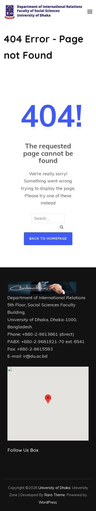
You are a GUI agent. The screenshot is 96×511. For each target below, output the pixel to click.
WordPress (48, 502)
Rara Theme (55, 494)
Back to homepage (48, 238)
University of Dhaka (54, 487)
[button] (48, 399)
